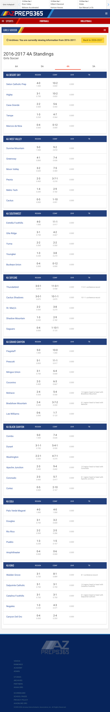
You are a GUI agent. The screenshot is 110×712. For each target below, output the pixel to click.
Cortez (9, 488)
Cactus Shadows (14, 297)
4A (68, 66)
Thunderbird (12, 287)
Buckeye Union (13, 264)
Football (44, 21)
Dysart (9, 446)
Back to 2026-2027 (92, 40)
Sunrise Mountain (15, 148)
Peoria (9, 179)
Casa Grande (12, 105)
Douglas (10, 521)
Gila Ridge (11, 233)
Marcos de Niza (14, 126)
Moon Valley (12, 169)
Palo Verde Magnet (15, 510)
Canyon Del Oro (14, 616)
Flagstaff (11, 351)
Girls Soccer (10, 30)
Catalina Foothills (15, 595)
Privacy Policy (21, 700)
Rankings (18, 664)
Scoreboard (19, 693)
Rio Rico (10, 531)
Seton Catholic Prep (16, 84)
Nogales (10, 606)
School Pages (20, 696)
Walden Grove (13, 575)
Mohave (10, 393)
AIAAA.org (18, 687)
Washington (12, 457)
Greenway (11, 158)
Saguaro (10, 328)
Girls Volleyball (8, 5)
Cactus (9, 200)
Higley (9, 94)
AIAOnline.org (20, 703)
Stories (17, 677)
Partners (18, 684)
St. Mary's (11, 308)
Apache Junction (14, 467)
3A (93, 66)
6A (16, 66)
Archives (18, 680)
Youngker (11, 254)
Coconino (11, 382)
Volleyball (86, 21)
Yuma (9, 243)
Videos (17, 661)
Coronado (11, 478)
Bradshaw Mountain (16, 403)
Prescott (10, 361)
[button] (108, 4)
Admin (17, 671)
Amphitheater (13, 552)
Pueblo (9, 542)
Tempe (9, 115)
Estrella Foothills (14, 222)
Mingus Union (13, 372)
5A (42, 66)
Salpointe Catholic (15, 585)
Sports (9, 21)
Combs (9, 436)
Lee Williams (12, 413)
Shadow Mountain (15, 318)
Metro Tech (12, 190)
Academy (18, 668)
